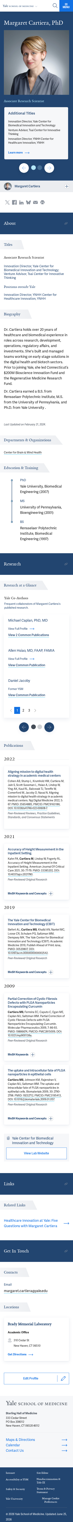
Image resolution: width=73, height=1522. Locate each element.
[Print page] (42, 202)
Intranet (10, 1472)
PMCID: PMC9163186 (46, 804)
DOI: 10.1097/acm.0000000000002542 (28, 951)
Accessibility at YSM (17, 1479)
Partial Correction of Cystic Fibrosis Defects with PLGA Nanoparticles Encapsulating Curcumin (32, 1003)
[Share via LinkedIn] (21, 202)
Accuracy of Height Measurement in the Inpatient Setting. (36, 851)
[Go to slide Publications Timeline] (24, 727)
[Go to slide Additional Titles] (33, 167)
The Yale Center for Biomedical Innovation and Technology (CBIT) (31, 922)
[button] (21, 113)
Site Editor (42, 1472)
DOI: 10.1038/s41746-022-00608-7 (27, 808)
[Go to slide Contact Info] (24, 168)
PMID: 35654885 (21, 804)
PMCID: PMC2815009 (42, 1031)
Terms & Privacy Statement (46, 1490)
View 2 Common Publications (28, 635)
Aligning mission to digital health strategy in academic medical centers (34, 774)
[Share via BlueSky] (28, 202)
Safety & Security (15, 1489)
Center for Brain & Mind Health (23, 452)
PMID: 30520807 (18, 949)
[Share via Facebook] (14, 202)
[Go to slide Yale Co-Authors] (33, 727)
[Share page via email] (35, 202)
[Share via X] (7, 202)
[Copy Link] (66, 223)
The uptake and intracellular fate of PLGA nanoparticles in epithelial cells (36, 1072)
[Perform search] (55, 5)
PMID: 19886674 (17, 1031)
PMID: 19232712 (24, 1095)
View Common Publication (26, 665)
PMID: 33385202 (43, 870)
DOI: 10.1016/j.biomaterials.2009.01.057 (31, 1099)
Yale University (14, 1498)
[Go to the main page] (21, 6)
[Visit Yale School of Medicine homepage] (36, 1404)
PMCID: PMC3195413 (47, 1095)
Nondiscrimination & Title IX (48, 1480)
